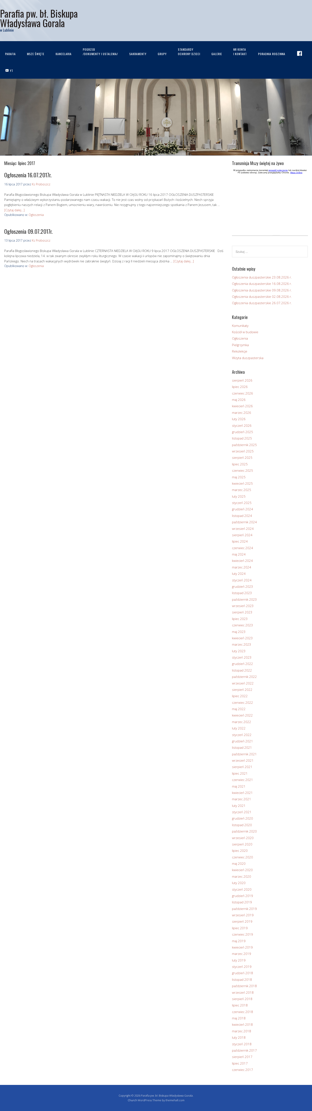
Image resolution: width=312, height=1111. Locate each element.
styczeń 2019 (242, 966)
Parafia (10, 54)
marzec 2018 (241, 1031)
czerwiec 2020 (242, 857)
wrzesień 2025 (243, 451)
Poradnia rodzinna (271, 54)
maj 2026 (239, 399)
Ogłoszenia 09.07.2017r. (28, 231)
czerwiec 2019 (242, 934)
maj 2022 (239, 709)
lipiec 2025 (240, 464)
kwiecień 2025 (242, 483)
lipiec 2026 (240, 387)
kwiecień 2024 (242, 560)
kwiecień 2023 (242, 638)
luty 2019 (239, 960)
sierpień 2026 (242, 380)
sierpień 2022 (242, 689)
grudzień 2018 (242, 973)
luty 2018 (239, 1037)
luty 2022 (239, 728)
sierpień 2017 (242, 1057)
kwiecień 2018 (242, 1024)
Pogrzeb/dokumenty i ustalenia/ (100, 51)
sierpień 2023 (242, 612)
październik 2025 (244, 445)
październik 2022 (244, 676)
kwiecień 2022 (242, 715)
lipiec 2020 (240, 850)
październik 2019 (244, 909)
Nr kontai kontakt (240, 51)
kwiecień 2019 (242, 947)
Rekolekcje (239, 351)
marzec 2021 (241, 799)
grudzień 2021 (242, 741)
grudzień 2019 (242, 896)
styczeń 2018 (242, 1044)
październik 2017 (244, 1050)
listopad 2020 (242, 825)
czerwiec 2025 (242, 470)
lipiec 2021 (240, 773)
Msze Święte (35, 54)
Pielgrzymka (240, 345)
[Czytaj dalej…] (14, 210)
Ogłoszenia (36, 215)
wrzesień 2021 (243, 760)
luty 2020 (239, 883)
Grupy (162, 54)
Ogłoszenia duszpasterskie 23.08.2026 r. (262, 277)
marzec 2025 (241, 490)
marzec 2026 (241, 412)
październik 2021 (244, 754)
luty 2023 (239, 651)
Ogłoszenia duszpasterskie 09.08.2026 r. (262, 290)
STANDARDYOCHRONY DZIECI (189, 51)
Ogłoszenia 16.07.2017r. (28, 175)
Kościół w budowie (245, 332)
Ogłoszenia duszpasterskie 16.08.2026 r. (262, 283)
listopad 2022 (242, 670)
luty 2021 (239, 805)
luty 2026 (239, 419)
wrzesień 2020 (243, 838)
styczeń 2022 (242, 735)
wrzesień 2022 (243, 683)
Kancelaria (64, 54)
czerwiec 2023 (242, 625)
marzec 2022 (241, 722)
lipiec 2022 (240, 696)
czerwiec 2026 (242, 393)
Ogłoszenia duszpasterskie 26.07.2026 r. (262, 303)
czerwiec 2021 (242, 780)
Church (132, 1100)
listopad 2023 (242, 593)
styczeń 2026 (242, 425)
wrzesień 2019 (243, 915)
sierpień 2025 (242, 457)
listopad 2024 (242, 516)
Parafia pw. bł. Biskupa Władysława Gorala (39, 18)
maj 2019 (239, 941)
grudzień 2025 (242, 432)
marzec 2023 (241, 644)
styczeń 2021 (242, 812)
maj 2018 (239, 1018)
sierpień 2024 (242, 535)
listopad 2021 (242, 747)
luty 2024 (239, 573)
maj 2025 (239, 477)
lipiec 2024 (240, 541)
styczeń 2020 (242, 889)
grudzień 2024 (242, 509)
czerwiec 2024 (242, 548)
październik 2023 (244, 599)
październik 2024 (244, 522)
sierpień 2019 (242, 921)
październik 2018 (244, 986)
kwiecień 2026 (242, 406)
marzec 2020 (241, 876)
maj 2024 (239, 554)
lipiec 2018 (240, 1005)
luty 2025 (239, 496)
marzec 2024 (241, 567)
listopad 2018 (242, 979)
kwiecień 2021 (242, 793)
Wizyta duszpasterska (247, 358)
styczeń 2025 (242, 503)
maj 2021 (239, 786)
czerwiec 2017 (242, 1070)
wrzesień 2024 (243, 528)
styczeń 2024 (242, 580)
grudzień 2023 (242, 586)
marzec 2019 (241, 953)
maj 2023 (239, 632)
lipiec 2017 (240, 1063)
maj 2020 (239, 863)
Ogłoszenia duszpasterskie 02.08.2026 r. (262, 296)
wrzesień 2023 (243, 606)
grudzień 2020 (242, 818)
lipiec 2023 (240, 619)
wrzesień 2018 (243, 992)
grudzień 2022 (242, 664)
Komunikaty (240, 325)
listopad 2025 (242, 438)
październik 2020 (244, 831)
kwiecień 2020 (242, 870)
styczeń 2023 (242, 657)
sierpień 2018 (242, 999)
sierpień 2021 (242, 767)
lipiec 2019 (240, 928)
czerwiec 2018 (242, 1012)
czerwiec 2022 (242, 702)
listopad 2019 (242, 902)
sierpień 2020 (242, 844)
